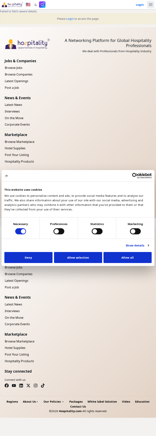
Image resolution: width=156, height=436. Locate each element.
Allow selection (78, 257)
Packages (76, 401)
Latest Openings (16, 81)
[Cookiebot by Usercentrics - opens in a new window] (135, 176)
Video (126, 401)
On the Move (14, 118)
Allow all (127, 257)
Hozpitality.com (70, 411)
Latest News (13, 105)
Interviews (12, 111)
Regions (12, 401)
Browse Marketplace (19, 142)
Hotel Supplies (15, 148)
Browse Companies (19, 74)
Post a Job (12, 88)
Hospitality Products (19, 161)
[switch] (58, 231)
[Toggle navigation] (150, 4)
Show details (135, 245)
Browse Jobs (13, 68)
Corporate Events (17, 124)
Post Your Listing (17, 155)
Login (70, 18)
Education (142, 401)
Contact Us (78, 406)
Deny (28, 257)
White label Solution (102, 401)
